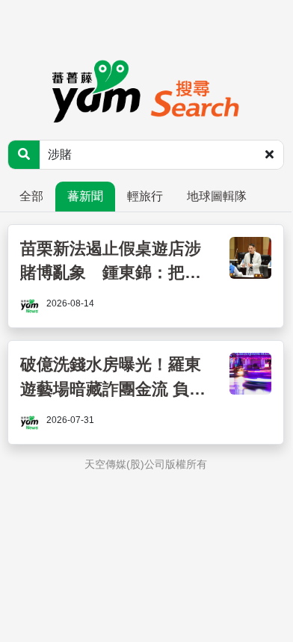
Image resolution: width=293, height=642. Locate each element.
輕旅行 (145, 196)
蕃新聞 (85, 196)
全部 (31, 196)
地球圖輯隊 (217, 196)
